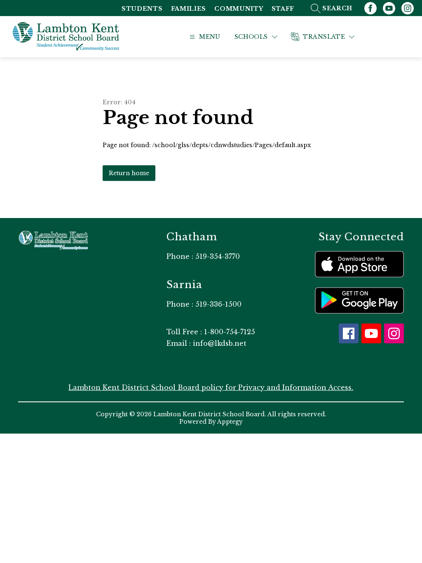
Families (188, 9)
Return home (129, 173)
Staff (283, 9)
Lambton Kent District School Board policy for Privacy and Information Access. (210, 387)
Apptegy (230, 421)
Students (142, 9)
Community (238, 9)
